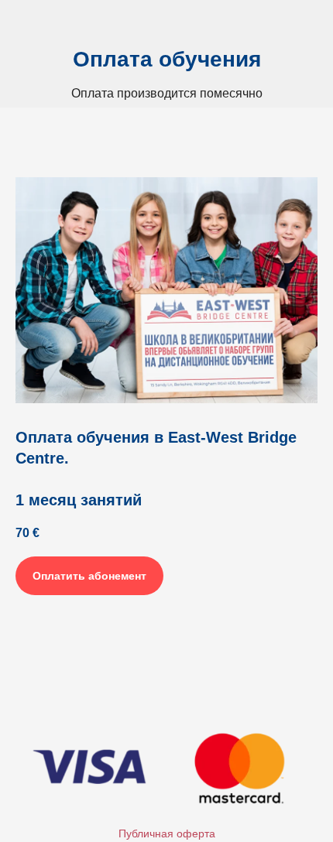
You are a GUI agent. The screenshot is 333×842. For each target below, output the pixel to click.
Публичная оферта (166, 833)
